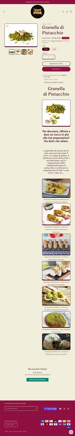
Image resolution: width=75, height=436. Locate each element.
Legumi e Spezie (13, 431)
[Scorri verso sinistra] (7, 52)
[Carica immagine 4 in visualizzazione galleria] (30, 52)
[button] (4, 12)
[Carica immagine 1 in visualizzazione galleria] (11, 52)
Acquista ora (56, 69)
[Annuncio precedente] (4, 2)
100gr (46, 49)
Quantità (44, 53)
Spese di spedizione (57, 40)
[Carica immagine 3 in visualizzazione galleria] (24, 52)
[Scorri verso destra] (35, 52)
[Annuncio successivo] (71, 2)
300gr (54, 49)
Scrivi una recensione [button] (37, 379)
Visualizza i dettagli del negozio (53, 82)
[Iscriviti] (35, 408)
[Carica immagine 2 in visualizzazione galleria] (18, 52)
